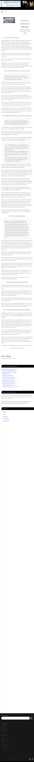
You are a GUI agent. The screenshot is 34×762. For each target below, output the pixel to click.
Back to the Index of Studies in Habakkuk (17, 348)
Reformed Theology (5, 739)
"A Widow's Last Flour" (6, 386)
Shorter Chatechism (5, 744)
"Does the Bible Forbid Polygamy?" (8, 382)
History (2, 732)
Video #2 (24, 33)
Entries (5, 416)
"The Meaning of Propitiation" (7, 375)
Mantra (17, 758)
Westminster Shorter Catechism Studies (9, 369)
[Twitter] (30, 3)
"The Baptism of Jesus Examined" (8, 377)
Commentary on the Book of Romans (9, 372)
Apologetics (3, 725)
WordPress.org (6, 421)
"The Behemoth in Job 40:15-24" (8, 380)
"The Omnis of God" (6, 374)
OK (30, 718)
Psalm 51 (3, 737)
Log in (4, 414)
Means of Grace (4, 735)
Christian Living (4, 730)
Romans (2, 741)
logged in (7, 358)
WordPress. (20, 758)
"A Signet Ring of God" (6, 385)
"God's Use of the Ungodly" (7, 378)
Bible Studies (3, 728)
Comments (6, 418)
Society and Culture (5, 746)
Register (4, 411)
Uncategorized (4, 748)
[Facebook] (32, 3)
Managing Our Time (6, 383)
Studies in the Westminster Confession (9, 370)
